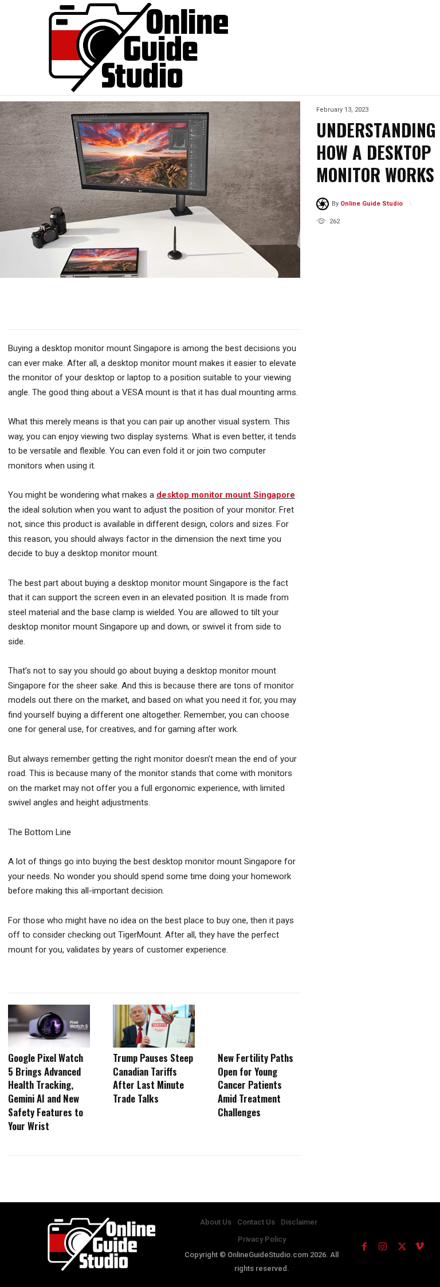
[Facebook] (364, 1244)
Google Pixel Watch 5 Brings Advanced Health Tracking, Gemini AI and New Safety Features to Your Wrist (45, 1091)
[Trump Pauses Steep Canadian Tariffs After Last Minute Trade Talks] (154, 1026)
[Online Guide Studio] (324, 204)
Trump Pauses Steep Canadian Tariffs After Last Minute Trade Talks (153, 1077)
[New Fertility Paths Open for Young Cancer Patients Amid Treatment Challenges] (259, 1026)
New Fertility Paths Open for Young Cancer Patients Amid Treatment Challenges (255, 1084)
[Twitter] (401, 1244)
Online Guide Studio (371, 203)
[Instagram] (382, 1244)
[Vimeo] (419, 1244)
